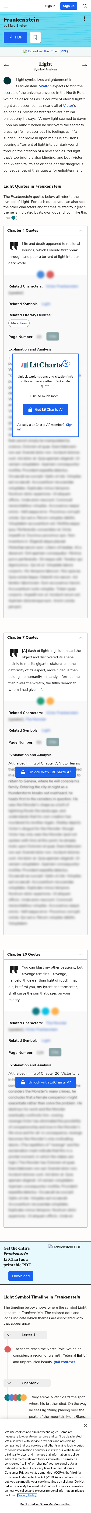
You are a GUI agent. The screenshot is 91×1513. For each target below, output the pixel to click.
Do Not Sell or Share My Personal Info (45, 1504)
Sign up (68, 6)
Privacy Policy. (27, 1495)
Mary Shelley (17, 25)
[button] (19, 323)
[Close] (85, 1425)
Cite (52, 336)
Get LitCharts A (49, 409)
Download (21, 1276)
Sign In (50, 6)
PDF (18, 37)
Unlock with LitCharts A (49, 772)
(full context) (64, 1362)
